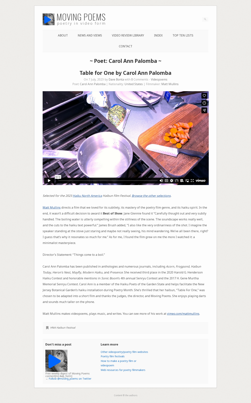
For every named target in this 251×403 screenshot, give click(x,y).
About (63, 35)
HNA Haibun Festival (62, 327)
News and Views (90, 35)
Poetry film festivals (113, 356)
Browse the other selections (151, 196)
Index (158, 35)
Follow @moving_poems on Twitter (70, 378)
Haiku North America (87, 196)
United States (133, 84)
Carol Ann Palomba (92, 84)
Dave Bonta (116, 79)
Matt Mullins (170, 84)
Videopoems (159, 79)
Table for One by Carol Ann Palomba (125, 72)
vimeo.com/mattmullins (183, 314)
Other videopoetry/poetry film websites (124, 352)
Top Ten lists (183, 35)
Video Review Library (128, 35)
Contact (125, 46)
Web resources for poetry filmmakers (123, 370)
